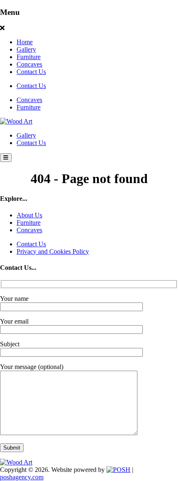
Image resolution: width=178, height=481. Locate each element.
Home (25, 41)
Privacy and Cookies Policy (53, 251)
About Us (29, 215)
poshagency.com (21, 477)
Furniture (29, 56)
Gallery (26, 49)
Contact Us (31, 71)
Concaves (29, 64)
